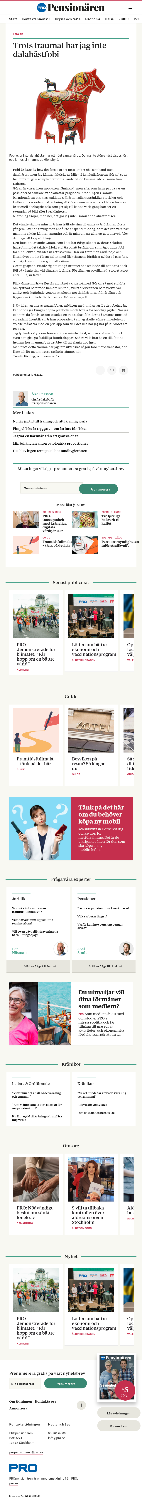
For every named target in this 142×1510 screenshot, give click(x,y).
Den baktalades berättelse (96, 1113)
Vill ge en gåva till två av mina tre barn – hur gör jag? (35, 933)
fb (81, 1405)
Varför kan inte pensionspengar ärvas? (100, 926)
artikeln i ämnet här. (66, 351)
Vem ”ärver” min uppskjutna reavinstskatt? (32, 921)
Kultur (123, 18)
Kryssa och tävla (68, 18)
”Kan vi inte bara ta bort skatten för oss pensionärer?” (37, 1106)
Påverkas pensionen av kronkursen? (103, 908)
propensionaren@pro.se (26, 1452)
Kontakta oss (45, 1401)
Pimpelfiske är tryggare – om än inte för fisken (50, 428)
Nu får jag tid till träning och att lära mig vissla (50, 421)
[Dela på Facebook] (100, 370)
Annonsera (18, 1408)
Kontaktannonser (36, 18)
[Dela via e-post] (111, 370)
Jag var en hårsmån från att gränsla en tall (47, 435)
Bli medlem (118, 1426)
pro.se (13, 1483)
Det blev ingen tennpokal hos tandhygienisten (50, 450)
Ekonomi (92, 18)
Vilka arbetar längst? (92, 916)
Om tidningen (20, 1401)
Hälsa (109, 18)
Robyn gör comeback (92, 1104)
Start (13, 18)
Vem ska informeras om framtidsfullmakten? (29, 910)
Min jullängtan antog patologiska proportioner (50, 443)
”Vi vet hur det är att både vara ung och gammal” (36, 1095)
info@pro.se (56, 1438)
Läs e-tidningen (119, 1413)
